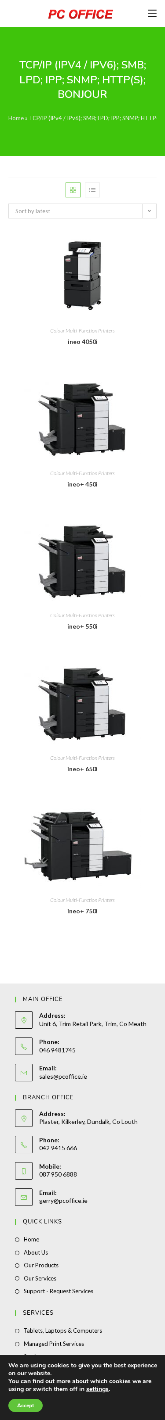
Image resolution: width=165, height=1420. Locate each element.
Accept (25, 1405)
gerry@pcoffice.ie (63, 1200)
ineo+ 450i (82, 484)
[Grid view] (73, 189)
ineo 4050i (83, 341)
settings (97, 1389)
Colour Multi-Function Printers (82, 330)
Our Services (40, 1278)
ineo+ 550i (82, 626)
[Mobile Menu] (152, 13)
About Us (36, 1252)
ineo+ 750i (82, 911)
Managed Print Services (54, 1343)
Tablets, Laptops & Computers (63, 1330)
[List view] (92, 189)
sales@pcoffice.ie (63, 1076)
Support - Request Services (58, 1291)
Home (16, 118)
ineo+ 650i (82, 769)
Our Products (41, 1265)
